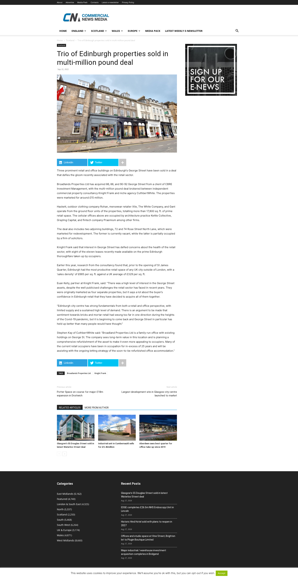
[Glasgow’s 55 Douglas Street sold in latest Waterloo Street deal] (76, 428)
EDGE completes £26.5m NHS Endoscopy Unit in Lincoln (147, 509)
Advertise (70, 2)
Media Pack (82, 2)
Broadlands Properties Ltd (79, 373)
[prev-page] (59, 454)
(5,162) (69, 493)
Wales (116, 30)
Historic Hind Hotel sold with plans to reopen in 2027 (146, 523)
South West (63, 525)
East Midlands (65, 493)
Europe (132, 30)
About (59, 2)
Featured (62, 499)
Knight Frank (100, 373)
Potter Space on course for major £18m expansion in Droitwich (80, 393)
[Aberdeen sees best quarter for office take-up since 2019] (158, 428)
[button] (237, 31)
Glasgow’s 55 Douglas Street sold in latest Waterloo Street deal (144, 495)
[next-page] (64, 454)
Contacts (94, 2)
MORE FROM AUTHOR (97, 407)
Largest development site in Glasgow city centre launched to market (149, 393)
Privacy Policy (128, 2)
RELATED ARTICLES (70, 407)
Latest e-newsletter (110, 2)
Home (63, 30)
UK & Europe (64, 530)
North (60, 509)
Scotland (97, 30)
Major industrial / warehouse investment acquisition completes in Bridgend (143, 552)
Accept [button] (221, 573)
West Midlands (65, 540)
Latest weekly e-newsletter (183, 30)
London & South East (69, 504)
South (60, 519)
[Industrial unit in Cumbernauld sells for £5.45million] (117, 428)
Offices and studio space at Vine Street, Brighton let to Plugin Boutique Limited (148, 538)
